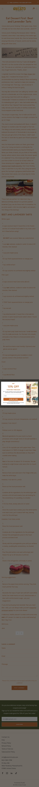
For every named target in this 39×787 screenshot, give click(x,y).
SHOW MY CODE (13, 399)
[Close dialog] (36, 383)
